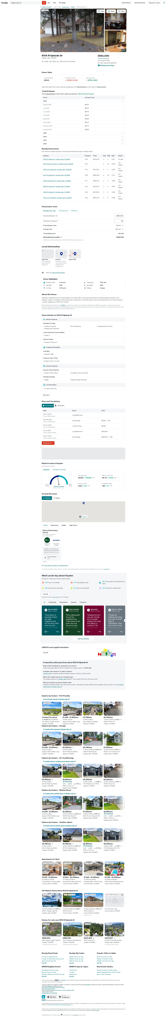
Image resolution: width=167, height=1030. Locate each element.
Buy (49, 3)
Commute (83, 602)
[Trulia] (43, 997)
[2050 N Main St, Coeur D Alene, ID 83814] (93, 900)
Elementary (54, 525)
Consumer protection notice (68, 990)
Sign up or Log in (154, 3)
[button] (44, 3)
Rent (54, 3)
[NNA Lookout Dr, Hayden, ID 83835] (93, 929)
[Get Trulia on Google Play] (64, 997)
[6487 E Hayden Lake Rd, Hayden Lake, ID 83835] (52, 900)
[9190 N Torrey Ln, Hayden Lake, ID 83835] (72, 771)
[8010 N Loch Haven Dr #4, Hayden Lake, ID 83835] (113, 739)
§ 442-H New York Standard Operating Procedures (53, 987)
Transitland (63, 980)
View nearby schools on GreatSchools (56, 565)
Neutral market (59, 486)
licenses (88, 984)
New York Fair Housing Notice (48, 988)
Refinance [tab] (74, 211)
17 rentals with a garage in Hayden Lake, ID (57, 729)
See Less (47, 395)
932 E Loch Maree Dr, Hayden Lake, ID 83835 (57, 169)
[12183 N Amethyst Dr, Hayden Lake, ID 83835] (93, 739)
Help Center (75, 1015)
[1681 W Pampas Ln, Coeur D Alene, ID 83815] (52, 869)
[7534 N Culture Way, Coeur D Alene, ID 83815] (93, 869)
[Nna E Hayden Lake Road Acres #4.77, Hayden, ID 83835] (72, 929)
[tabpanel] (83, 227)
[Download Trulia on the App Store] (52, 997)
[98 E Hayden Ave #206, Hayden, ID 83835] (93, 709)
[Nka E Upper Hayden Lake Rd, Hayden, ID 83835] (52, 929)
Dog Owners (63, 602)
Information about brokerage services (53, 990)
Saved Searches (139, 3)
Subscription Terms (100, 1003)
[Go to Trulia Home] (5, 2)
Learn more (106, 569)
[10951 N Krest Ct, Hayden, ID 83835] (113, 709)
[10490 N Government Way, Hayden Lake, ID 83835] (114, 929)
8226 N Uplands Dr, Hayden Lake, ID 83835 (56, 192)
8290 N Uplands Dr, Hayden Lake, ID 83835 (56, 186)
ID (59, 7)
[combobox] (28, 3)
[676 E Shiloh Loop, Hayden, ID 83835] (72, 709)
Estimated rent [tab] (63, 211)
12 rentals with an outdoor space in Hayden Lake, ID (60, 825)
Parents (73, 602)
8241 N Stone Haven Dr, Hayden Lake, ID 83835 (58, 164)
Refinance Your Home (107, 65)
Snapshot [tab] (46, 469)
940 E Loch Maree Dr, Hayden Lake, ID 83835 (57, 198)
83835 (73, 7)
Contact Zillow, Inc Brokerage (49, 993)
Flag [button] (57, 631)
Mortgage (62, 3)
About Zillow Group (54, 1003)
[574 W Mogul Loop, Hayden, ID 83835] (52, 709)
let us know (96, 1010)
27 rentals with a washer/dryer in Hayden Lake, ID (59, 793)
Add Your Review (83, 639)
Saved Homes (126, 3)
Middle (64, 525)
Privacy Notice (111, 1003)
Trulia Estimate (50, 94)
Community (52, 602)
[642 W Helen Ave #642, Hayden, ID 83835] (72, 739)
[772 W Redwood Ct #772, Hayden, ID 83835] (93, 771)
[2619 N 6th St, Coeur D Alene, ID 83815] (72, 900)
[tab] (48, 405)
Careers (71, 1003)
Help (106, 1003)
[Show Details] (123, 101)
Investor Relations (84, 1003)
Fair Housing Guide (64, 1003)
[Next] (123, 712)
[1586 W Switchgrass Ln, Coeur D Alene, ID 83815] (114, 869)
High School (73, 525)
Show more (47, 443)
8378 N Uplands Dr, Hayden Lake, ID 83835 (56, 159)
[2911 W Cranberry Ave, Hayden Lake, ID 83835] (72, 835)
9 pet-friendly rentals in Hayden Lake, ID (56, 699)
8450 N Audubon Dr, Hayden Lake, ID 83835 (57, 181)
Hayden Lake (65, 7)
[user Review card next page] (125, 620)
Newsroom (76, 1003)
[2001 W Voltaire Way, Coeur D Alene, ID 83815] (72, 869)
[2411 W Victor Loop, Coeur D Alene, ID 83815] (114, 900)
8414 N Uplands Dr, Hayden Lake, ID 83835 (56, 175)
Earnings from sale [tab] (49, 211)
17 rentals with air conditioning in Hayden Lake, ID (59, 761)
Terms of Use (92, 1003)
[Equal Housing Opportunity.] (62, 1015)
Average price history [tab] (59, 469)
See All (46, 594)
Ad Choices (118, 1003)
